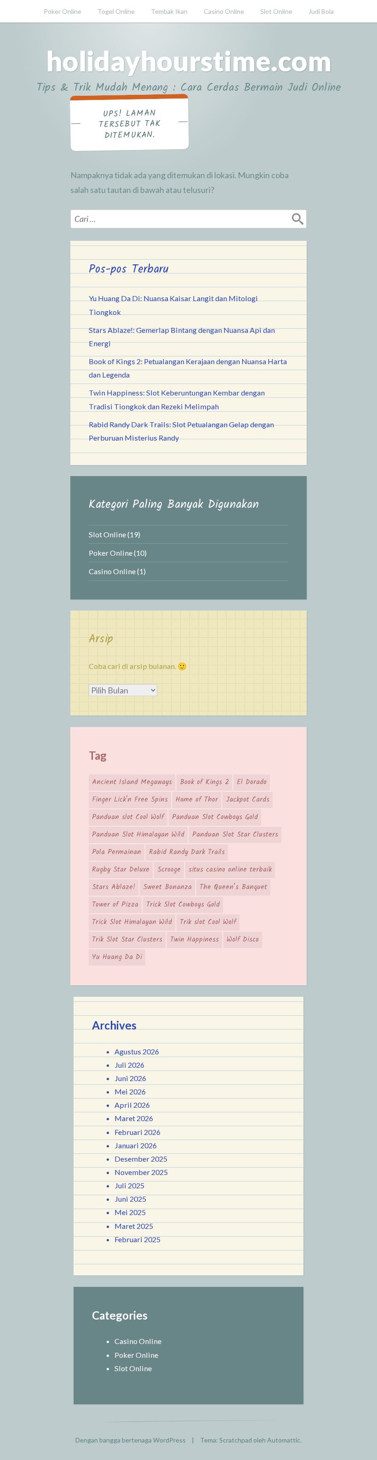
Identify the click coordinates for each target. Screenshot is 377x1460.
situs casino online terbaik (230, 869)
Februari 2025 (137, 1239)
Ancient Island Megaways (132, 782)
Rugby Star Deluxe (120, 869)
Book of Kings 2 (204, 782)
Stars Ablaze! (113, 887)
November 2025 (141, 1172)
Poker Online (62, 11)
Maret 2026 (133, 1118)
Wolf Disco (243, 939)
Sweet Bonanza (167, 887)
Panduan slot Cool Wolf (128, 817)
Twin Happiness (194, 939)
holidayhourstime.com (188, 60)
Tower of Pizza (115, 904)
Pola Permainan (116, 852)
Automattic (283, 1440)
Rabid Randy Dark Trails (187, 852)
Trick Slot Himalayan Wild (132, 922)
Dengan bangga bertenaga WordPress (130, 1440)
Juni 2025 (130, 1198)
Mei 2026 (130, 1091)
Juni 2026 (130, 1078)
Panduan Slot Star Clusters (235, 834)
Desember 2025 (140, 1158)
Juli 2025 (129, 1185)
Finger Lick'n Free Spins (130, 799)
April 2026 (132, 1104)
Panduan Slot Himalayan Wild (138, 834)
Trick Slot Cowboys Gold (183, 904)
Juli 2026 (129, 1064)
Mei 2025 (130, 1212)
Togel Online (116, 11)
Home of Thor (197, 799)
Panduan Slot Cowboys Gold (215, 817)
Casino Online (224, 11)
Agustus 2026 (136, 1051)
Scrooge (169, 869)
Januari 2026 (135, 1145)
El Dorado (252, 782)
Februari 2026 (137, 1132)
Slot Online (276, 11)
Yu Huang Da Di (117, 957)
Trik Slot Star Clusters (127, 939)
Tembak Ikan (169, 11)
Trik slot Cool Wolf (208, 922)
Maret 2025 (133, 1226)
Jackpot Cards (247, 799)
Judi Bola (321, 11)
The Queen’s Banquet (233, 887)
